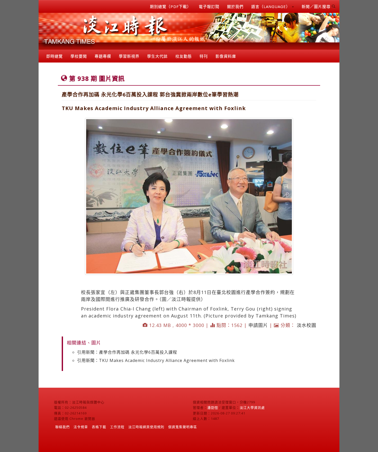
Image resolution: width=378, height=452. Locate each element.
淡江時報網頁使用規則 (146, 426)
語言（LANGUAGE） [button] (271, 6)
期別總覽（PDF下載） (170, 6)
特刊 (204, 56)
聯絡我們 (62, 426)
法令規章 (81, 426)
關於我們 (235, 6)
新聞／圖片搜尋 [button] (317, 6)
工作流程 (117, 426)
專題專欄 (103, 56)
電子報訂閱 (209, 6)
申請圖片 (258, 325)
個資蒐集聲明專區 (182, 426)
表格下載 (99, 426)
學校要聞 (78, 56)
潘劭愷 (212, 407)
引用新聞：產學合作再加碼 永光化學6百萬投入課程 (127, 352)
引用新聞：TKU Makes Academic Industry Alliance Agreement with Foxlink (156, 360)
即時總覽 (54, 56)
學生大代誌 (157, 56)
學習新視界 (129, 56)
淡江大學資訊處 (252, 407)
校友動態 (183, 56)
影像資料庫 (225, 56)
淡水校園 (306, 325)
